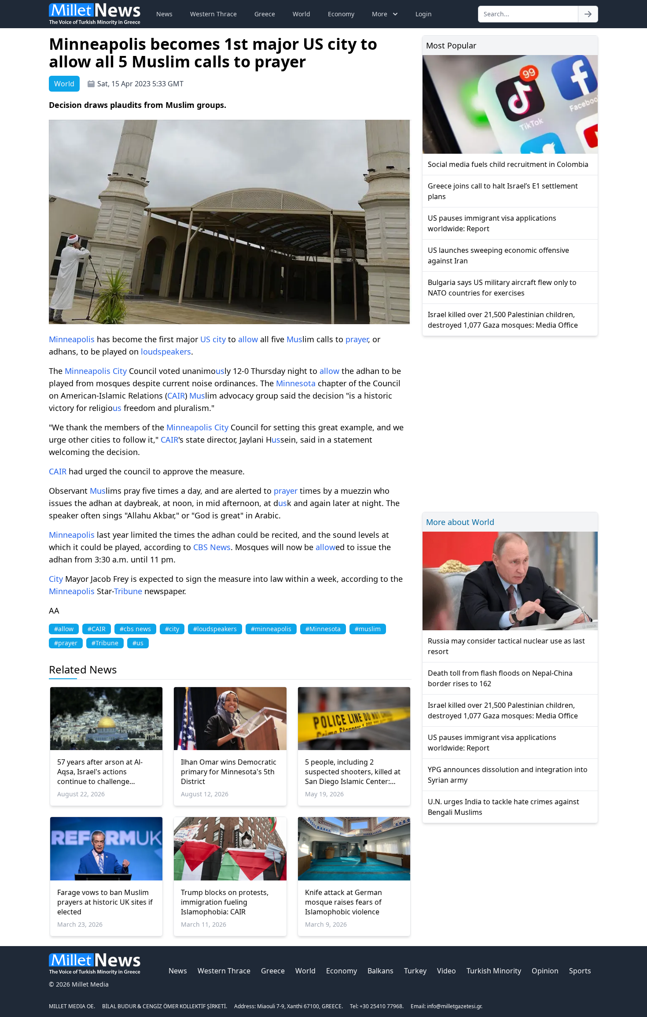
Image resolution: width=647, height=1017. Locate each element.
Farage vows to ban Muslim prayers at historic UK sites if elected (105, 902)
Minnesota (296, 383)
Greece (264, 14)
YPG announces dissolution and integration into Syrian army (508, 775)
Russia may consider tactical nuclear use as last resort (506, 646)
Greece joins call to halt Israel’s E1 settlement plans (503, 191)
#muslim (368, 629)
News (164, 14)
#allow (64, 629)
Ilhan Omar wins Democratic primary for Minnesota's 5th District (228, 771)
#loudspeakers (215, 629)
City (120, 371)
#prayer (65, 643)
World (301, 14)
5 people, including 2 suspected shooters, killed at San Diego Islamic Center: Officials (353, 771)
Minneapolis (72, 339)
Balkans (380, 971)
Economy (341, 14)
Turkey (415, 971)
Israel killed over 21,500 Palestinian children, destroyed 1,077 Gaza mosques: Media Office (503, 320)
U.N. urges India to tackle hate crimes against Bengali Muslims (503, 807)
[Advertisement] (510, 423)
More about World (460, 522)
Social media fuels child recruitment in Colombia (508, 164)
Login (423, 14)
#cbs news (135, 629)
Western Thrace (213, 14)
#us (137, 643)
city (219, 339)
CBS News (212, 547)
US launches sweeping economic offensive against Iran (498, 255)
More (379, 14)
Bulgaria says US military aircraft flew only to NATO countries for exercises (502, 287)
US (205, 339)
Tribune (128, 591)
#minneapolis (271, 629)
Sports (580, 971)
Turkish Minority (494, 971)
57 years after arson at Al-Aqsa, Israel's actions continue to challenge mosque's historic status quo (105, 771)
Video (446, 971)
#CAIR (97, 629)
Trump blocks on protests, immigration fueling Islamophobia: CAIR (224, 902)
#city (172, 629)
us (298, 339)
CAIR (176, 395)
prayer (357, 339)
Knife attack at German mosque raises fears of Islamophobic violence (343, 902)
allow (248, 339)
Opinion (545, 971)
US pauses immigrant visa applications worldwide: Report (492, 223)
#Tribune (105, 643)
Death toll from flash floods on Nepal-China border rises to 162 (500, 678)
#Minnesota (323, 629)
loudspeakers (166, 351)
